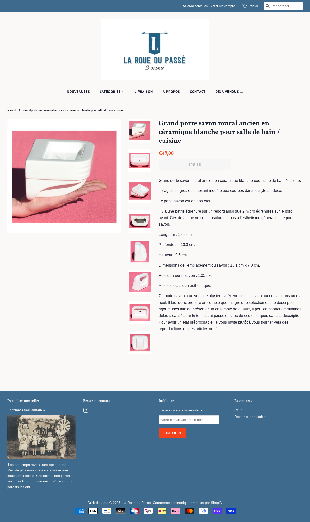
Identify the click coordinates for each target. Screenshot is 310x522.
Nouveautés (78, 91)
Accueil (11, 110)
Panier (253, 6)
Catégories (111, 91)
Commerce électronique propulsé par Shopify (187, 503)
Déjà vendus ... (229, 91)
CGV (238, 410)
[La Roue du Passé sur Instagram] (85, 411)
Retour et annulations (250, 417)
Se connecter (192, 6)
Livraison (144, 91)
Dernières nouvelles (23, 400)
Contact (198, 91)
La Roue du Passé (137, 503)
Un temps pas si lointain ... (26, 410)
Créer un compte (223, 6)
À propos (171, 91)
